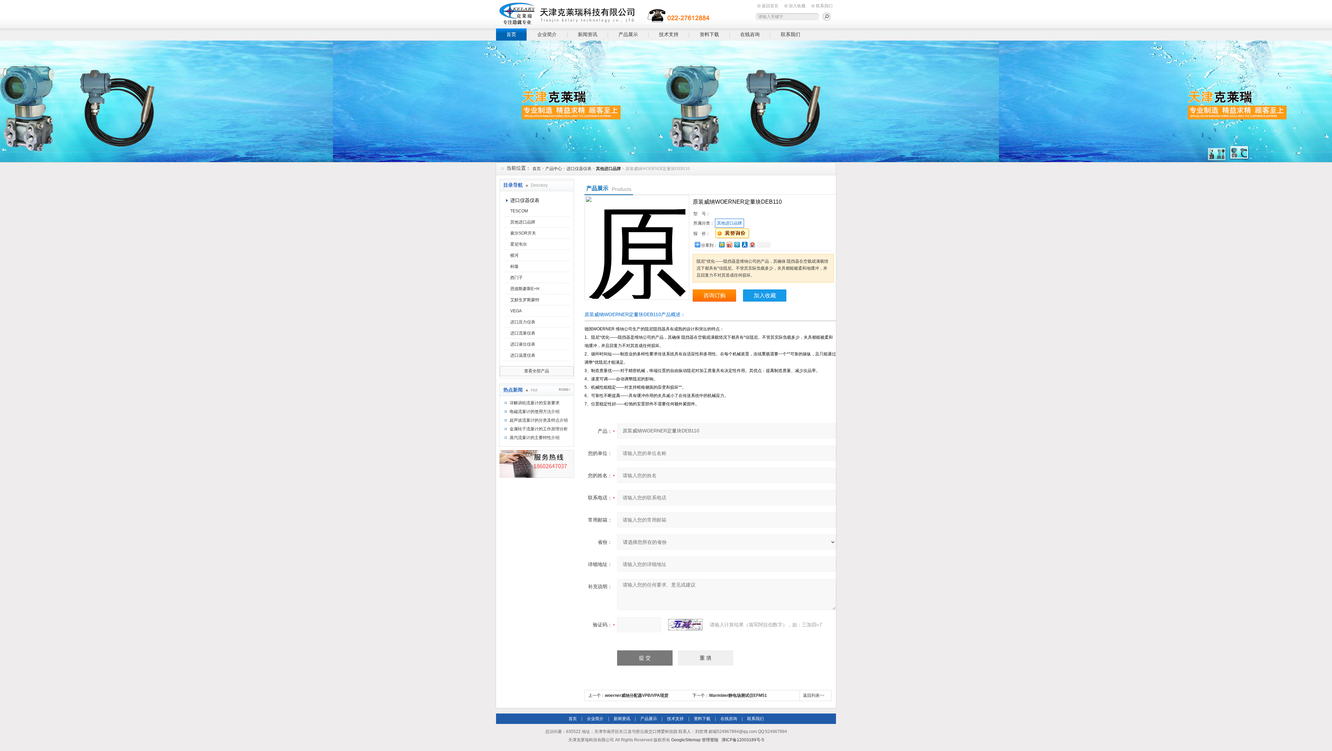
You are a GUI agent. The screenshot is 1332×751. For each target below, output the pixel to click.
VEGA (516, 311)
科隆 (514, 266)
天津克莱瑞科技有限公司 (603, 13)
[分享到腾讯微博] (737, 244)
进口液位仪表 (522, 344)
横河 (514, 255)
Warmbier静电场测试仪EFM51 (738, 695)
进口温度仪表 (522, 355)
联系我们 (824, 5)
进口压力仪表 (522, 322)
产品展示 (628, 34)
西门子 (516, 277)
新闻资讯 (587, 34)
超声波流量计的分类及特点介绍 (539, 420)
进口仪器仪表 (578, 168)
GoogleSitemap (686, 739)
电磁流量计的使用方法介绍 (535, 411)
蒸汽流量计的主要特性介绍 (535, 437)
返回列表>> (814, 695)
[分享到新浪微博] (729, 244)
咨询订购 (714, 295)
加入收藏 (797, 5)
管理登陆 (710, 739)
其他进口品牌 (522, 222)
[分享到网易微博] (752, 244)
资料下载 (709, 34)
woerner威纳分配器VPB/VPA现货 (636, 695)
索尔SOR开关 (523, 233)
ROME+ (564, 389)
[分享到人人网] (744, 244)
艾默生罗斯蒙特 (524, 299)
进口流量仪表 (522, 333)
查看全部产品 (536, 371)
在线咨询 (750, 34)
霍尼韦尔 (518, 244)
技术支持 (668, 34)
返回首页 (770, 5)
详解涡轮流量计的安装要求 (535, 402)
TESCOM (519, 211)
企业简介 (547, 34)
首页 (511, 34)
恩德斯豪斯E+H (524, 288)
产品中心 (553, 168)
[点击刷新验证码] (685, 625)
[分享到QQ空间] (721, 244)
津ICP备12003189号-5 (743, 739)
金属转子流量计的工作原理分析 (539, 429)
